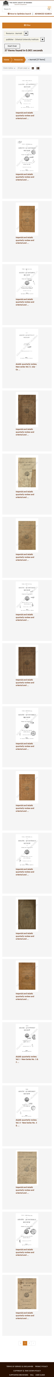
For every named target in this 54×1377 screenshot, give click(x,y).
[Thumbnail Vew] (33, 68)
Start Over (12, 46)
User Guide (40, 1375)
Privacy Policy (41, 1366)
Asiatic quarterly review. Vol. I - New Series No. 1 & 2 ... (27, 1059)
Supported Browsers (18, 1375)
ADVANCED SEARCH (43, 14)
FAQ (31, 1375)
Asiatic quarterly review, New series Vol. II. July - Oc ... (26, 367)
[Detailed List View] (38, 68)
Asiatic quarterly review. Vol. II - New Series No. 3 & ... (26, 1123)
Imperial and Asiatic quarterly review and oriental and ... (25, 116)
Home (6, 60)
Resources (18, 60)
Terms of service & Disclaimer (19, 1366)
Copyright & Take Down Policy (27, 1371)
